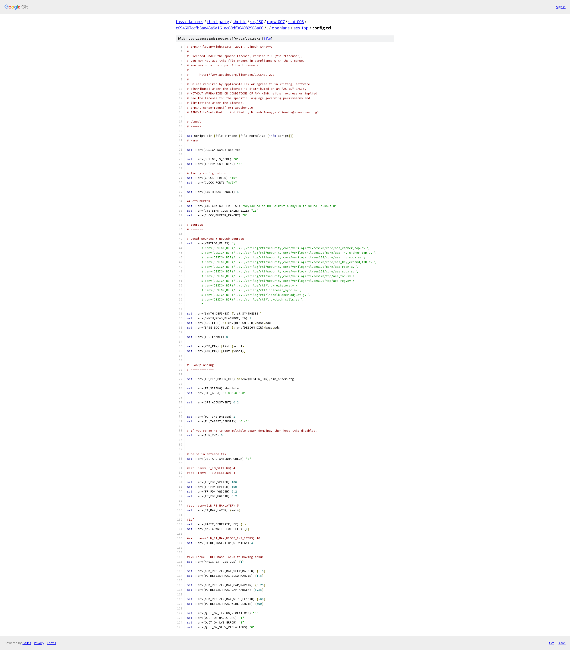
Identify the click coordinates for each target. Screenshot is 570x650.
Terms (51, 643)
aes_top (301, 28)
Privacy (39, 643)
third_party (218, 21)
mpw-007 (276, 21)
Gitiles (26, 643)
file (267, 39)
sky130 (256, 21)
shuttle (239, 21)
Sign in (561, 7)
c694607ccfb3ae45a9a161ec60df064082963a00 (219, 28)
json (562, 643)
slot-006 (296, 21)
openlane (281, 28)
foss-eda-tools (189, 21)
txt (551, 643)
